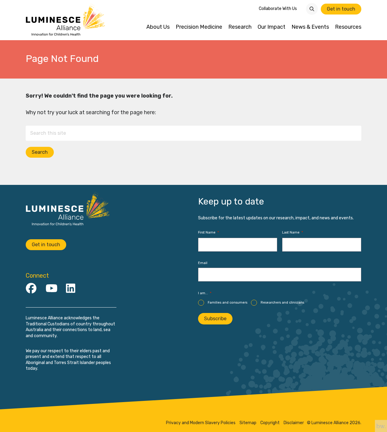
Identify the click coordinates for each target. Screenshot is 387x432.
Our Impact (271, 27)
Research (240, 27)
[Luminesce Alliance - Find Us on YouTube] (51, 289)
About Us (158, 27)
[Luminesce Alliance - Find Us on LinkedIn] (70, 289)
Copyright (270, 423)
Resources (348, 27)
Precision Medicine (199, 27)
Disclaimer (294, 423)
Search (40, 152)
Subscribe (215, 318)
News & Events (310, 27)
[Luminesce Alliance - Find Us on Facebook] (31, 289)
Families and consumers (227, 303)
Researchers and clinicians (282, 303)
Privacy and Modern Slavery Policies (201, 423)
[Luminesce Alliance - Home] (66, 20)
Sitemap (247, 423)
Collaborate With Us (278, 8)
